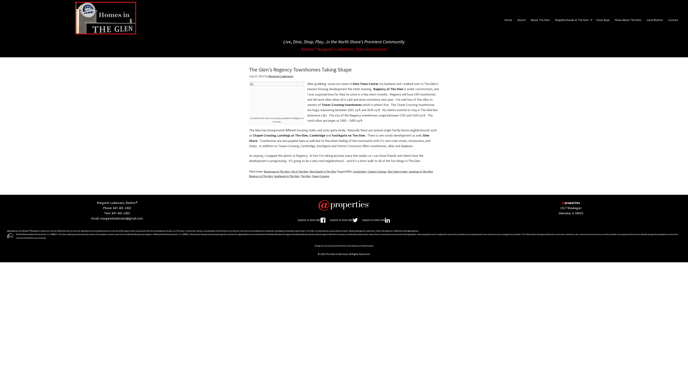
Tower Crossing (320, 176)
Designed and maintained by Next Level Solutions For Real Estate (344, 245)
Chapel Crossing (376, 171)
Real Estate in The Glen (323, 171)
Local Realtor (654, 20)
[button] (591, 19)
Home (508, 20)
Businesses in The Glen (277, 171)
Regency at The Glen (261, 176)
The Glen (306, 176)
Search (521, 20)
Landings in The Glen (421, 171)
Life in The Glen (299, 171)
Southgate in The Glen (286, 176)
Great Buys (603, 20)
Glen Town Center (397, 171)
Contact (673, 20)
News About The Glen (628, 20)
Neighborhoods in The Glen (572, 20)
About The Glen (540, 20)
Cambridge (359, 171)
